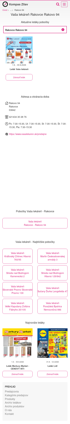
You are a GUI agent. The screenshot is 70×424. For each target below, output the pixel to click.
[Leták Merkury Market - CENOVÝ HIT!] (17, 343)
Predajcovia (12, 391)
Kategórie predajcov (16, 395)
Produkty (10, 399)
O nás (8, 410)
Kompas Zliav (18, 4)
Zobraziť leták (19, 77)
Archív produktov (14, 406)
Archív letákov (13, 402)
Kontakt (9, 414)
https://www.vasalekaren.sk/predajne (28, 134)
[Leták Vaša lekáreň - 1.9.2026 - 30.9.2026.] (19, 49)
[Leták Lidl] (52, 343)
